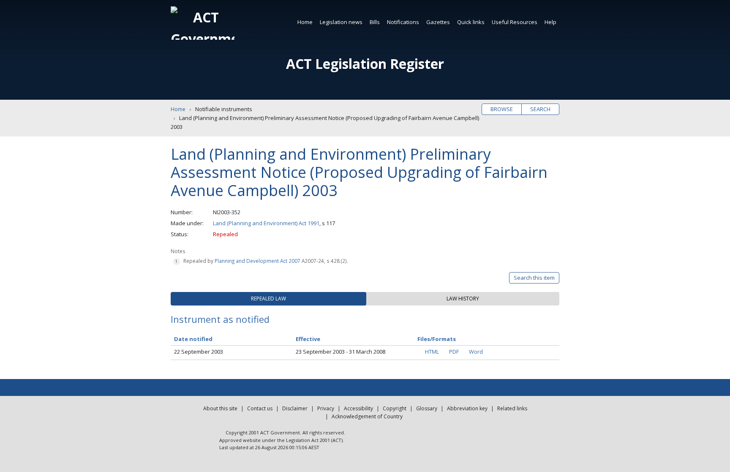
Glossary (426, 408)
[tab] (268, 299)
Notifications (403, 22)
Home (305, 22)
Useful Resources (514, 22)
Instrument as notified (220, 319)
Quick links (471, 22)
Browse (501, 109)
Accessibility (358, 408)
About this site (220, 408)
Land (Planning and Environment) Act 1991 (266, 223)
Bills (375, 22)
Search (540, 109)
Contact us (259, 408)
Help (550, 22)
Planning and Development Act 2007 (257, 260)
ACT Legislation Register (365, 63)
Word (476, 351)
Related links (512, 408)
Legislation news (341, 22)
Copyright (394, 408)
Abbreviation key (467, 408)
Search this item (534, 277)
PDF (454, 351)
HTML (432, 351)
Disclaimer (295, 408)
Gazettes (438, 22)
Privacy (325, 408)
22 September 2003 (198, 351)
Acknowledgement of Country (367, 416)
